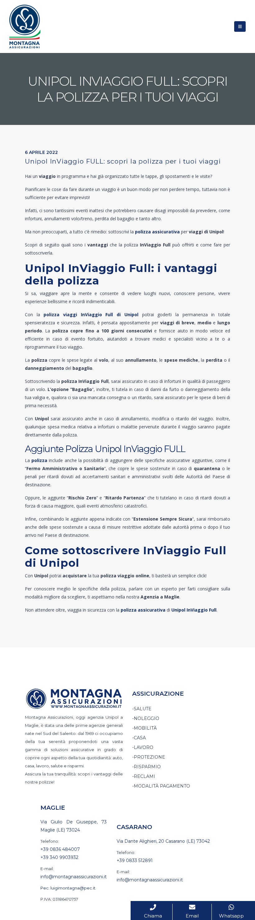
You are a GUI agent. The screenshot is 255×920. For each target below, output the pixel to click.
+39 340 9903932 (59, 857)
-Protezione (148, 757)
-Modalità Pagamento (161, 786)
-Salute (141, 709)
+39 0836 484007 (60, 849)
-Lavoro (142, 747)
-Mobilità (144, 728)
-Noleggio (145, 718)
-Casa (139, 738)
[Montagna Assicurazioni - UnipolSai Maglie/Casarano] (24, 26)
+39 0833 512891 (135, 860)
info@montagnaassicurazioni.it (73, 876)
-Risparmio (146, 767)
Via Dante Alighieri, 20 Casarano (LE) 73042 (163, 841)
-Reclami (143, 776)
